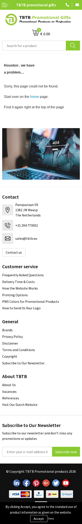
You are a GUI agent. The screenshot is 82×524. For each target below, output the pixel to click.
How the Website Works (20, 288)
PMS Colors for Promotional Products (30, 301)
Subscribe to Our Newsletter (23, 363)
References (10, 398)
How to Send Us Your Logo (21, 308)
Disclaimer (10, 343)
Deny (51, 518)
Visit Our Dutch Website (19, 404)
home (34, 97)
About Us (9, 385)
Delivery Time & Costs (18, 282)
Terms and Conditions (18, 350)
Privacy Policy (12, 336)
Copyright (9, 356)
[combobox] (34, 45)
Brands (7, 330)
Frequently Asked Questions (23, 275)
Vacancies (9, 391)
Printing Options (15, 295)
